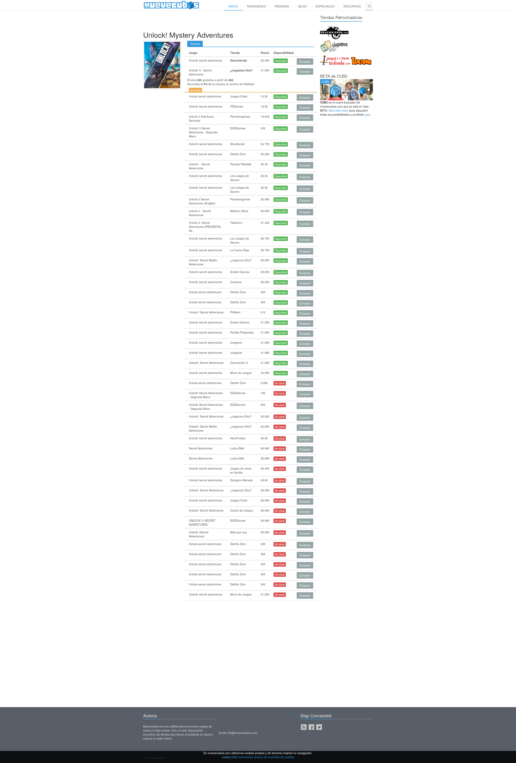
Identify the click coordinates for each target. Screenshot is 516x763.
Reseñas (282, 6)
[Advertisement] (228, 22)
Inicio (233, 6)
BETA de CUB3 (333, 76)
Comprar (305, 62)
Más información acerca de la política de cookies (263, 757)
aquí (367, 114)
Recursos (352, 6)
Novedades (256, 6)
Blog (302, 6)
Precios (195, 44)
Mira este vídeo (339, 110)
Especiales (325, 6)
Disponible (281, 60)
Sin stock (280, 383)
